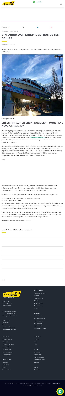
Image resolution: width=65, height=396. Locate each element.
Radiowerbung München (29, 385)
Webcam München (38, 326)
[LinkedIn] (37, 27)
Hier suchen (37, 370)
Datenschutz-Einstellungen (9, 329)
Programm (36, 295)
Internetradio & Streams (40, 293)
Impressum (5, 322)
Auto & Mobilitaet (7, 354)
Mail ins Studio (6, 320)
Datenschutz (6, 324)
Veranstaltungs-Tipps (39, 359)
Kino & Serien (37, 352)
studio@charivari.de (11, 311)
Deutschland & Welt (7, 352)
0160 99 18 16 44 (12, 316)
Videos (35, 344)
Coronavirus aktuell (7, 339)
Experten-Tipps (37, 354)
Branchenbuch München (40, 328)
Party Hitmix (6, 364)
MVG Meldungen (7, 349)
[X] (23, 27)
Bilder (35, 342)
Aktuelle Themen (38, 316)
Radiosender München (53, 383)
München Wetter (38, 323)
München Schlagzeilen (39, 318)
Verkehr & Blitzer (7, 347)
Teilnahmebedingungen (8, 327)
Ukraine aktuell (6, 342)
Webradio (39, 385)
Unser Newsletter (38, 303)
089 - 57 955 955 (11, 314)
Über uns (36, 300)
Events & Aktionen (38, 298)
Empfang (36, 308)
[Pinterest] (51, 27)
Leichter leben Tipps (39, 357)
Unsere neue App (38, 306)
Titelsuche (5, 362)
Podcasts (36, 339)
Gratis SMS (36, 362)
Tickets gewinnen (7, 370)
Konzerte (5, 367)
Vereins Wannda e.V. (37, 137)
